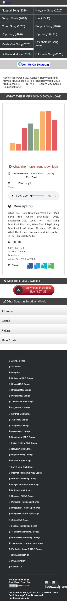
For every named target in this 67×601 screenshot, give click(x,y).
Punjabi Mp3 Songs (20, 396)
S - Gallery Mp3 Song (47, 83)
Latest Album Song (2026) (46, 44)
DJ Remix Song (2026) (49, 54)
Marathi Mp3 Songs (20, 431)
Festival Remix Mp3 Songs (24, 526)
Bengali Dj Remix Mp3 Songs (25, 513)
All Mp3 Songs (18, 361)
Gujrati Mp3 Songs (20, 520)
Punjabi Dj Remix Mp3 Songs (25, 502)
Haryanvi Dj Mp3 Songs (22, 496)
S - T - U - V (25, 83)
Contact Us (16, 567)
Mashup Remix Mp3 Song (23, 479)
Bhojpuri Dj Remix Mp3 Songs (25, 508)
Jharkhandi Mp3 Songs (22, 401)
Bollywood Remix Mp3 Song (24, 484)
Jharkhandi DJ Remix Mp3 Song (27, 543)
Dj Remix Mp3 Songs (21, 460)
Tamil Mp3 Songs (19, 420)
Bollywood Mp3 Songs (24, 77)
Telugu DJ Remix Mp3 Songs (25, 532)
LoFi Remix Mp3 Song (21, 467)
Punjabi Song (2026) (48, 26)
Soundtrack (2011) (13, 86)
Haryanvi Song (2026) (48, 10)
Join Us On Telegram (35, 64)
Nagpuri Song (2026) (14, 10)
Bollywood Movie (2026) (16, 54)
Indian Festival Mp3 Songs (24, 443)
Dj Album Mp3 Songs (21, 490)
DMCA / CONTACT (20, 555)
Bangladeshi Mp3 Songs (23, 437)
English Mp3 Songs (20, 407)
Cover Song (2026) (13, 26)
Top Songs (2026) (46, 34)
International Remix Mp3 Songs (26, 473)
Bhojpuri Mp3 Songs (21, 390)
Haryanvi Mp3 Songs (21, 449)
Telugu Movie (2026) (14, 18)
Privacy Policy (18, 561)
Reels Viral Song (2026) (16, 44)
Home (6, 77)
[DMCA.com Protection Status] (19, 587)
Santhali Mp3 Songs (21, 414)
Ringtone (15, 372)
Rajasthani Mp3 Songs (22, 455)
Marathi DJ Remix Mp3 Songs (25, 537)
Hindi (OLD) (42, 18)
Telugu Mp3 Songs (20, 425)
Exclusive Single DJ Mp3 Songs (26, 549)
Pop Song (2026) (12, 34)
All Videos (16, 366)
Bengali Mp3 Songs (20, 384)
